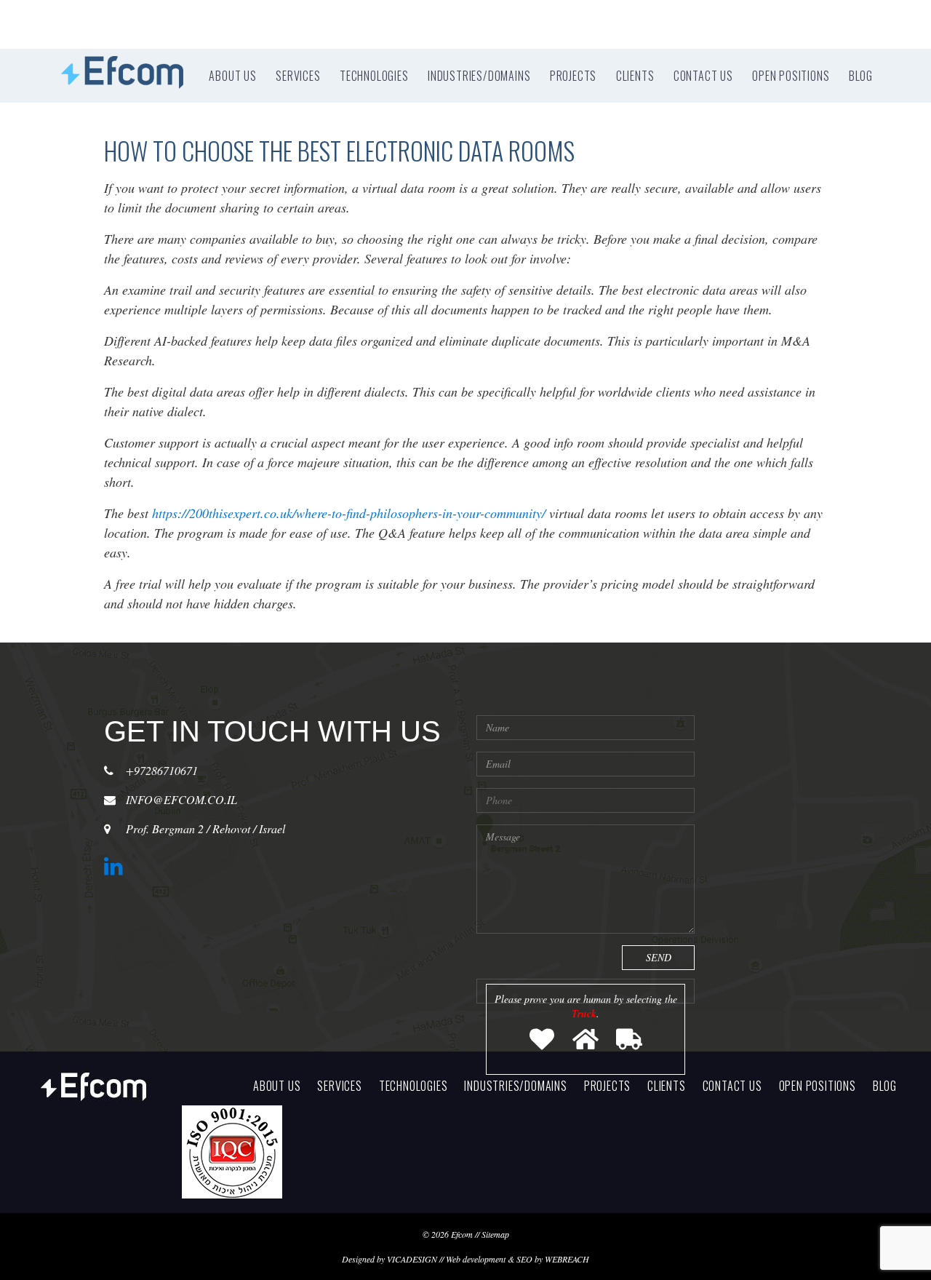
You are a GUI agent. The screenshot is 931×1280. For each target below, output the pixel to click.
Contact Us (703, 75)
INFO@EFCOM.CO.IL (181, 799)
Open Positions (790, 75)
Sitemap (495, 1234)
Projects (573, 75)
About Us (232, 75)
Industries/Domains (479, 75)
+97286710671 (162, 770)
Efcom (462, 1234)
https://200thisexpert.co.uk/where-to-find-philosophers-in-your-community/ (349, 513)
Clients (635, 75)
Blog (861, 75)
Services (298, 75)
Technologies (374, 75)
